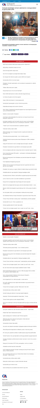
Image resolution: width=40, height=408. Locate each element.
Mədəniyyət (4, 398)
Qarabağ (14, 54)
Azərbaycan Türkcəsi (6, 1)
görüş (26, 54)
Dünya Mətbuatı (5, 396)
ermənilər (20, 54)
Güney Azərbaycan (6, 392)
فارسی (14, 1)
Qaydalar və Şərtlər (24, 400)
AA (3, 38)
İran (3, 404)
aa (5, 38)
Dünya (3, 394)
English (19, 1)
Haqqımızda (22, 396)
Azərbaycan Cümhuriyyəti (7, 402)
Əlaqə (21, 394)
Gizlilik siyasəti (23, 398)
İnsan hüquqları (5, 400)
